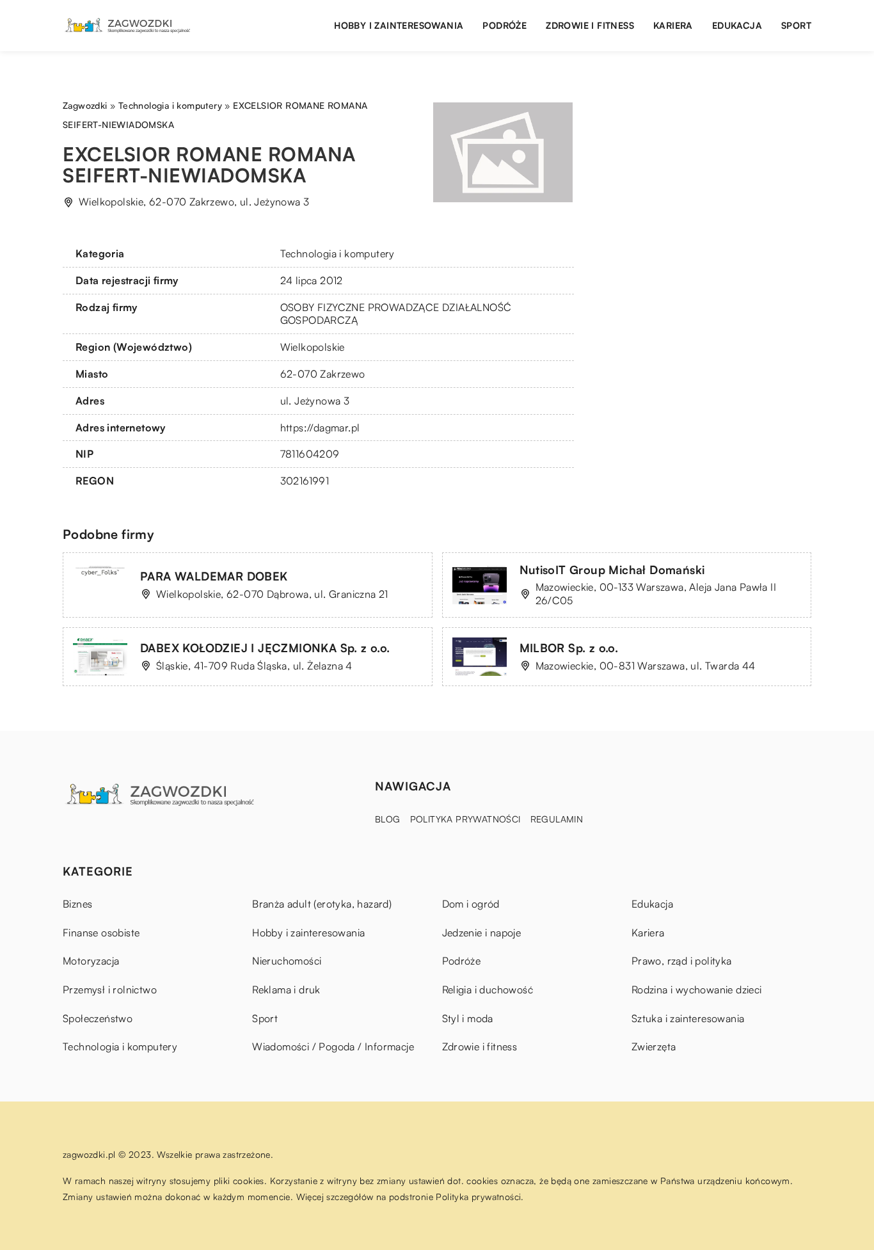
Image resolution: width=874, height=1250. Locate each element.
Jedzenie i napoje (481, 932)
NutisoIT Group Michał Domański (612, 570)
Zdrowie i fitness (590, 25)
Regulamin (557, 818)
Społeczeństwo (97, 1018)
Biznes (77, 903)
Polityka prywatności (465, 818)
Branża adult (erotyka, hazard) (322, 903)
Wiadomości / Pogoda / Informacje (333, 1046)
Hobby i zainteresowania (398, 25)
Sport (796, 25)
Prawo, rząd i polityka (682, 960)
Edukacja (737, 25)
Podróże (504, 25)
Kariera (673, 25)
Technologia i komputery (337, 253)
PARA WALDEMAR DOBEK (214, 576)
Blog (388, 818)
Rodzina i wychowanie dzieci (697, 989)
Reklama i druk (286, 989)
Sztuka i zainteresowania (688, 1018)
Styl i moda (467, 1018)
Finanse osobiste (101, 932)
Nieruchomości (286, 960)
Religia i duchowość (488, 989)
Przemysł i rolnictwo (110, 989)
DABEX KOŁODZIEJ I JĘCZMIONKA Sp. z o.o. (265, 648)
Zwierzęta (654, 1046)
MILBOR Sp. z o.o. (569, 648)
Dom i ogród (471, 903)
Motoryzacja (91, 960)
